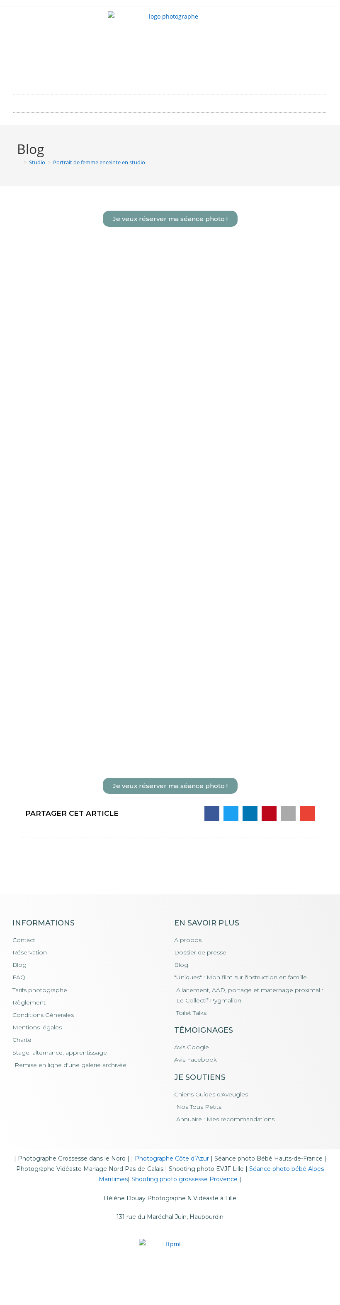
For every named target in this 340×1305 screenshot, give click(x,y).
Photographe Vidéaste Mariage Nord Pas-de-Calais (89, 1169)
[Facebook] (158, 75)
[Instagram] (181, 75)
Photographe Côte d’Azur (172, 1158)
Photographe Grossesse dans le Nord (72, 1158)
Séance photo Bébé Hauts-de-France (268, 1158)
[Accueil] (19, 162)
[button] (170, 101)
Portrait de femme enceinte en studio (99, 162)
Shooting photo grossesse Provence (184, 1179)
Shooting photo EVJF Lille (206, 1169)
